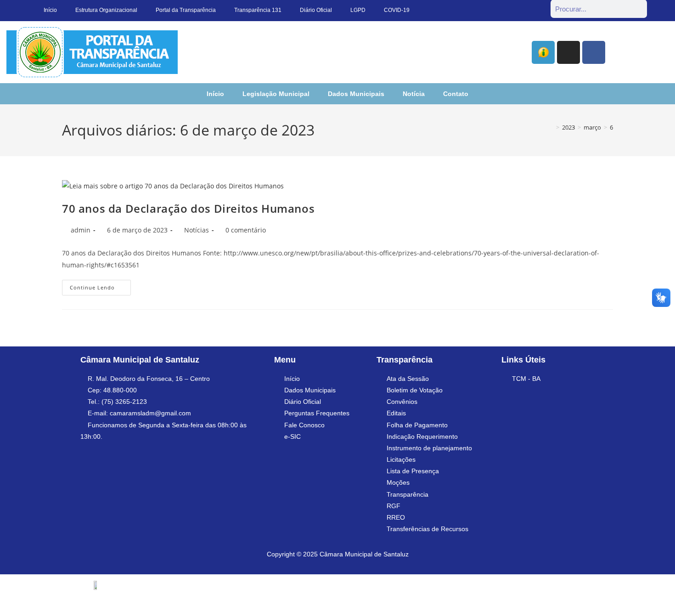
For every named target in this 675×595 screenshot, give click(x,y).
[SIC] (543, 52)
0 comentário (245, 230)
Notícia (414, 93)
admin (80, 230)
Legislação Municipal (275, 93)
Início (215, 93)
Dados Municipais (356, 93)
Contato (455, 93)
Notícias (196, 230)
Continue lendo (100, 285)
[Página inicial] (551, 127)
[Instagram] (568, 52)
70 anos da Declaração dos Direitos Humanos (188, 208)
